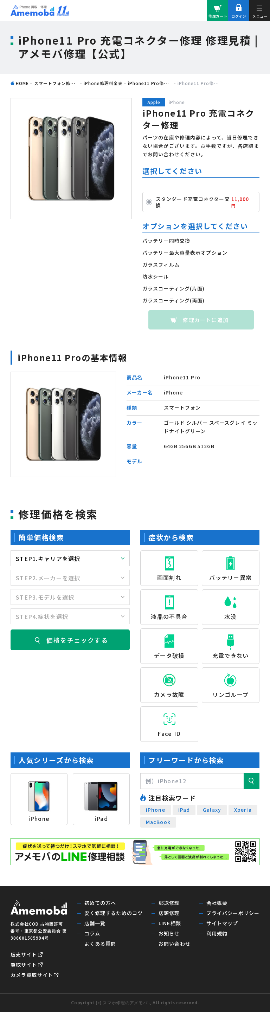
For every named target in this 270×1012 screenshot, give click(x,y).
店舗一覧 (94, 923)
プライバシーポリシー (232, 913)
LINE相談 (170, 923)
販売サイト (24, 954)
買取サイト (24, 964)
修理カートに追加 (206, 320)
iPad (184, 809)
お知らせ (169, 933)
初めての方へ (100, 903)
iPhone (155, 809)
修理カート (217, 16)
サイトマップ (222, 923)
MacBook (158, 821)
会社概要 (216, 903)
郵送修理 (169, 903)
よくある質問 (100, 943)
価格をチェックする (77, 640)
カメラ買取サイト (32, 974)
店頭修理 (169, 913)
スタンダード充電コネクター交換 (202, 202)
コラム (92, 933)
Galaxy (212, 809)
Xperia (243, 809)
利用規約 (216, 933)
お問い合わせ (175, 943)
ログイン (238, 16)
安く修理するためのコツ (113, 913)
